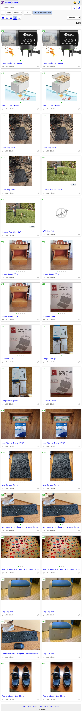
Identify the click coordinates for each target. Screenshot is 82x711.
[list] (3, 18)
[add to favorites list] (2, 66)
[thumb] (7, 18)
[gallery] (15, 18)
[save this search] (79, 8)
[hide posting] (38, 66)
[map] (19, 18)
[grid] (11, 18)
